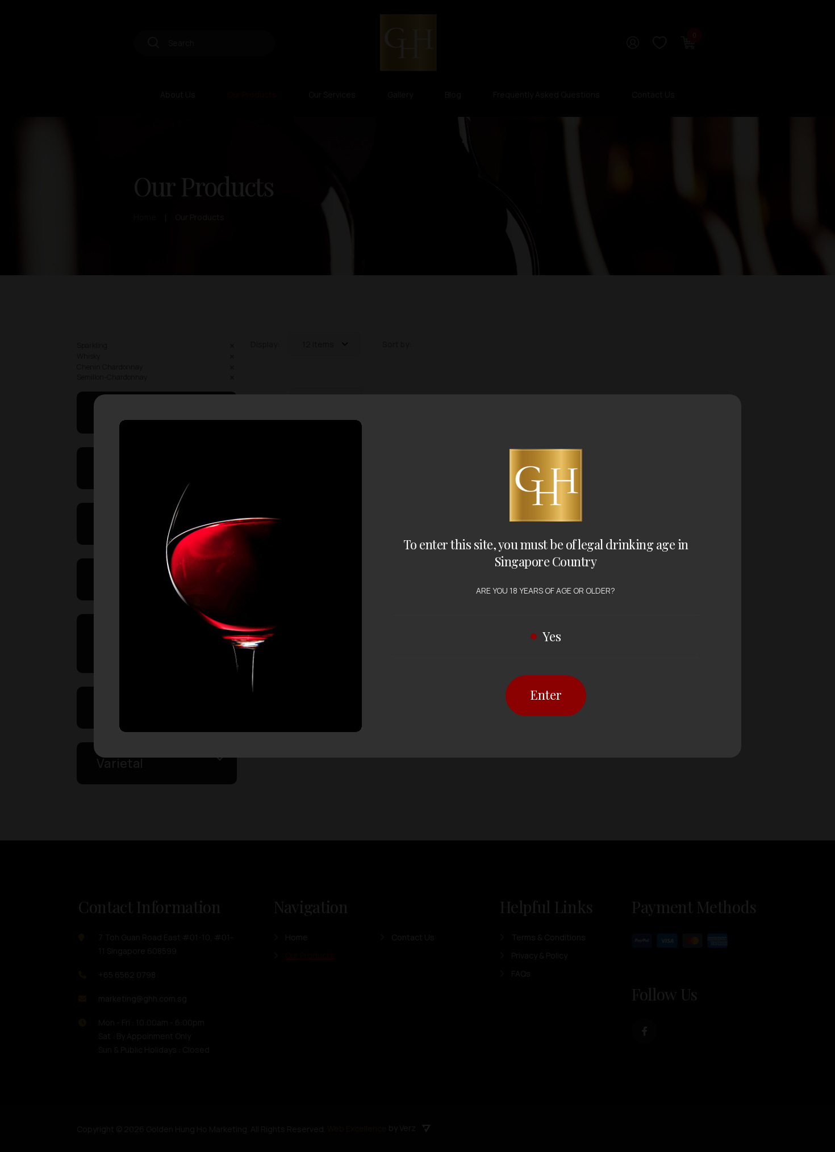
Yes (551, 636)
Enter (546, 694)
